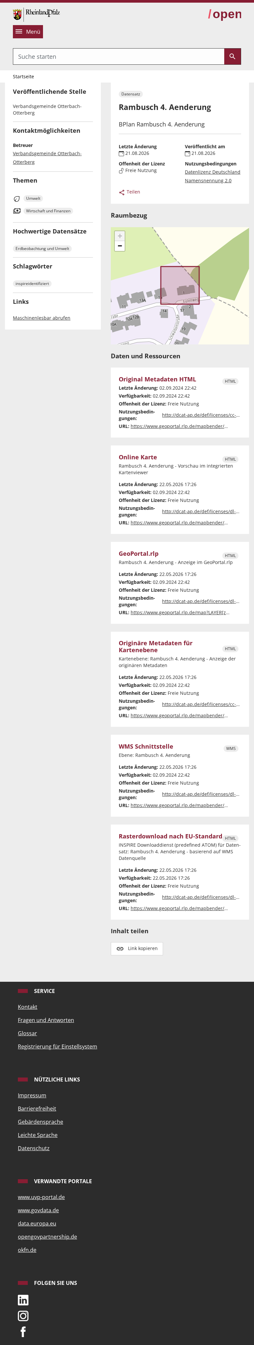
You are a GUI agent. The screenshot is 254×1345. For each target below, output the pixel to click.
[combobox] (118, 56)
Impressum (32, 1095)
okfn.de (27, 1250)
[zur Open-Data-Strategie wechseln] (224, 14)
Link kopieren (143, 948)
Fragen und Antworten (46, 1020)
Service (44, 991)
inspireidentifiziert (32, 283)
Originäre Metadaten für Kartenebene (155, 647)
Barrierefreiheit (37, 1108)
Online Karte (138, 457)
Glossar (27, 1033)
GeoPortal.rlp (138, 553)
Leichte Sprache (38, 1135)
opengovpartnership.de (47, 1236)
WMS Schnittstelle (146, 746)
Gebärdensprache (40, 1121)
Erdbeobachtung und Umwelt (42, 248)
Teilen (132, 192)
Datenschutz (34, 1148)
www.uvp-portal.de (41, 1197)
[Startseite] (36, 14)
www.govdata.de (38, 1210)
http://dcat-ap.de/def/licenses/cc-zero (204, 415)
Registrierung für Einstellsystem (57, 1046)
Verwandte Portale (62, 1181)
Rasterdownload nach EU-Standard (170, 836)
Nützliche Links (56, 1079)
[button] (120, 236)
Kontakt (27, 1006)
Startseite (23, 76)
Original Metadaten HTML (157, 379)
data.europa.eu (37, 1223)
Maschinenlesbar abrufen (41, 318)
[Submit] (232, 56)
